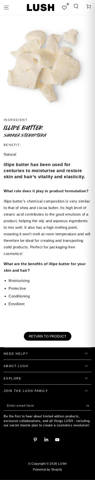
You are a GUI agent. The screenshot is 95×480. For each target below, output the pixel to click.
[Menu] (6, 7)
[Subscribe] (88, 405)
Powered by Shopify (47, 469)
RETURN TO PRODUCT (47, 336)
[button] (76, 6)
